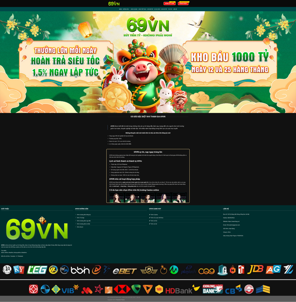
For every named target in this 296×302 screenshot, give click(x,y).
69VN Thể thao (142, 9)
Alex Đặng (232, 228)
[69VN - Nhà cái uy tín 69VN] (114, 3)
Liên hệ (175, 9)
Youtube (12, 256)
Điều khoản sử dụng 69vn (114, 297)
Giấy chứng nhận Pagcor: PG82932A (233, 235)
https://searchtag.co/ (234, 221)
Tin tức (170, 9)
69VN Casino (134, 9)
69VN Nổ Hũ (150, 9)
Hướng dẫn (126, 9)
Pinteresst (20, 256)
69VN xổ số (164, 9)
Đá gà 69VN (157, 9)
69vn (120, 9)
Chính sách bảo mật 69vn (128, 297)
